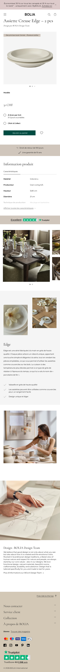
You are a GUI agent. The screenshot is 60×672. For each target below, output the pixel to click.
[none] (30, 14)
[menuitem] (5, 14)
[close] (56, 4)
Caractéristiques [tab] (10, 171)
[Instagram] (10, 645)
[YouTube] (16, 645)
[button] (30, 86)
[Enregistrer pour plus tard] (41, 132)
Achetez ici (47, 6)
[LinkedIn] (28, 645)
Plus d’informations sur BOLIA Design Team (22, 573)
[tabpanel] (30, 194)
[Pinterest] (22, 645)
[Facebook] (4, 645)
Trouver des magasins (20, 631)
